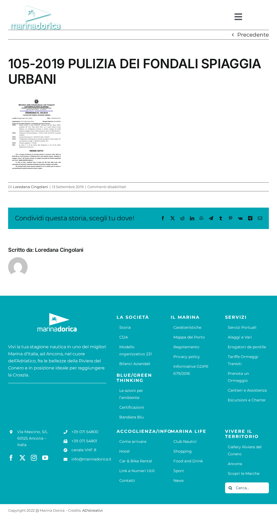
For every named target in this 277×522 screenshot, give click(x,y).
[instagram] (34, 458)
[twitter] (22, 458)
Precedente (253, 34)
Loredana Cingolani (30, 187)
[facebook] (11, 458)
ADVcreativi (92, 510)
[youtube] (45, 458)
